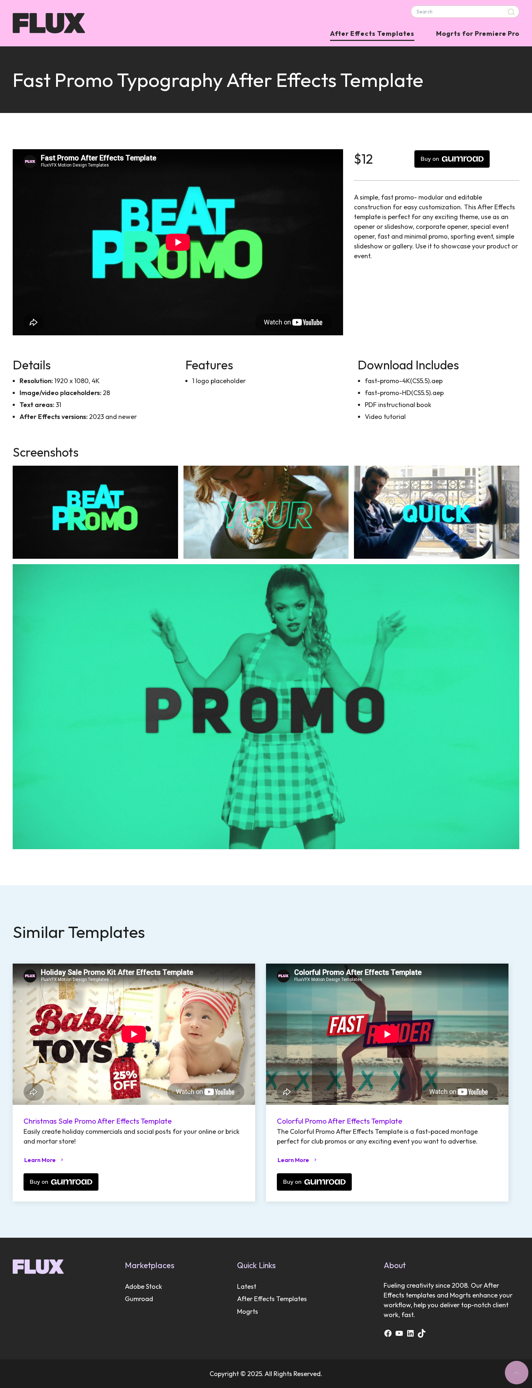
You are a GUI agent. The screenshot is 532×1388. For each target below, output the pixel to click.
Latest (246, 1286)
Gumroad (139, 1299)
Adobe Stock (143, 1286)
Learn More (40, 1159)
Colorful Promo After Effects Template (339, 1120)
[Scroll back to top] (516, 1372)
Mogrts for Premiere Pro (477, 33)
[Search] (512, 12)
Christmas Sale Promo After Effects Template (98, 1120)
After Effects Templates (372, 33)
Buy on (430, 158)
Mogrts (247, 1311)
